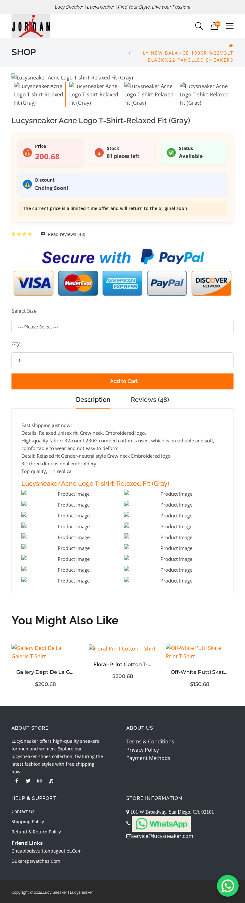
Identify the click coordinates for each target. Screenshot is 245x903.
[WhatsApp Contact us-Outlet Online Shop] (228, 886)
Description (93, 399)
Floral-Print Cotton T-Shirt (122, 664)
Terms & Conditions (150, 741)
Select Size (24, 310)
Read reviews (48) (66, 234)
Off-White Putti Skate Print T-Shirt (200, 672)
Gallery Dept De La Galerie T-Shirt (45, 672)
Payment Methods (148, 758)
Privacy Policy (142, 749)
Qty (15, 343)
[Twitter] (28, 781)
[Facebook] (16, 781)
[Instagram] (39, 781)
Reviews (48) (150, 399)
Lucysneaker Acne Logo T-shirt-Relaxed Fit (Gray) (95, 483)
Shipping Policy (27, 821)
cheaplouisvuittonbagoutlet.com (46, 851)
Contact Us (22, 811)
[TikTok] (51, 781)
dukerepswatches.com (35, 861)
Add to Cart (124, 381)
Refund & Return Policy (36, 832)
